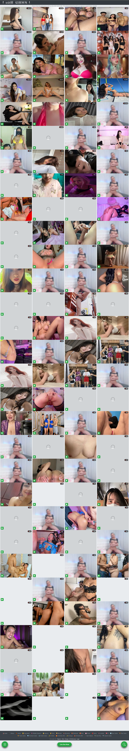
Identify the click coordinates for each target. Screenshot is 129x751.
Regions (59, 739)
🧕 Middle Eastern (36, 733)
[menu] (5, 744)
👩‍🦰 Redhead (74, 733)
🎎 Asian (5, 733)
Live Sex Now (64, 744)
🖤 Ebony (11, 733)
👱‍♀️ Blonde (59, 733)
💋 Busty (94, 733)
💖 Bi (107, 733)
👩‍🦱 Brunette (66, 733)
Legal (78, 739)
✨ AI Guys (69, 735)
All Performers (72, 739)
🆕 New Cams (114, 733)
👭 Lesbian (101, 733)
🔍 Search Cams (107, 735)
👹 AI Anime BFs (78, 735)
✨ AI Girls (51, 735)
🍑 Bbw (82, 733)
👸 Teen (52, 733)
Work (63, 739)
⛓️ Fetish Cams (43, 735)
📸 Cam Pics (97, 735)
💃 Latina (18, 733)
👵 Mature (45, 733)
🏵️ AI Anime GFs (60, 735)
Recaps (67, 739)
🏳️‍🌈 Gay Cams (122, 733)
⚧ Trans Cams (22, 735)
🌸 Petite (87, 733)
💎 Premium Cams (32, 735)
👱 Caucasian (26, 733)
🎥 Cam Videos (89, 735)
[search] (124, 744)
